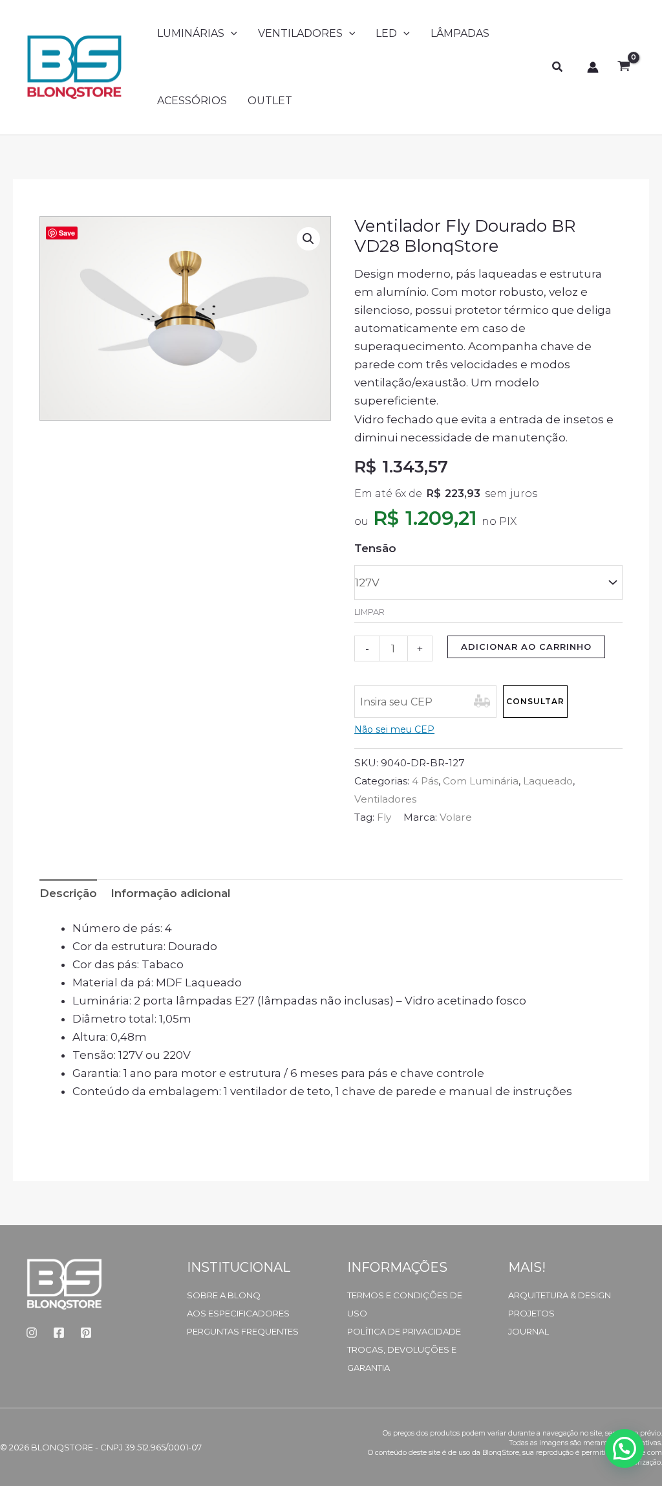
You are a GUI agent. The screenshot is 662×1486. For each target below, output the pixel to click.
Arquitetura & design (559, 1295)
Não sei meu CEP (394, 729)
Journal (528, 1331)
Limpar (369, 612)
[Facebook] (59, 1332)
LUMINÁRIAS (190, 33)
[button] (230, 33)
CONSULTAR (535, 701)
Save (67, 233)
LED (386, 33)
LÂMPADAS (460, 33)
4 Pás (425, 781)
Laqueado (548, 781)
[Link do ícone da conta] (593, 67)
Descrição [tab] (68, 893)
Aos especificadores (238, 1313)
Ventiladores (385, 799)
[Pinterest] (86, 1332)
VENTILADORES (300, 33)
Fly (384, 817)
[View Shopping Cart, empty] (624, 67)
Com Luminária (480, 781)
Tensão (375, 548)
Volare (456, 817)
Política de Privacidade (404, 1331)
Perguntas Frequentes (243, 1331)
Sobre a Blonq (224, 1295)
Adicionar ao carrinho (526, 646)
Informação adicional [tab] (171, 893)
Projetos (531, 1313)
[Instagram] (31, 1332)
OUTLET (270, 100)
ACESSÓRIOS (192, 100)
